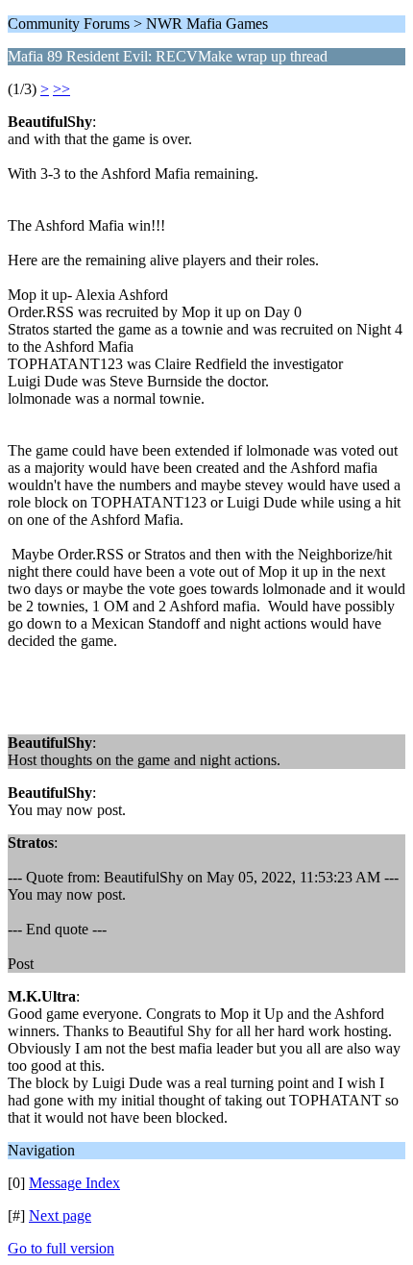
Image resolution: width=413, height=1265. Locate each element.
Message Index (74, 1183)
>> (61, 89)
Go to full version (61, 1248)
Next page (60, 1215)
